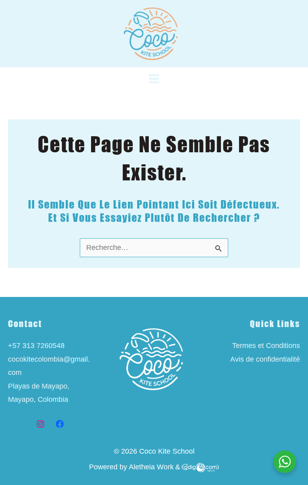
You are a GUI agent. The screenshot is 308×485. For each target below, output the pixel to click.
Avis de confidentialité (265, 359)
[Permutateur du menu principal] (154, 79)
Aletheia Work (151, 467)
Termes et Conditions (266, 346)
